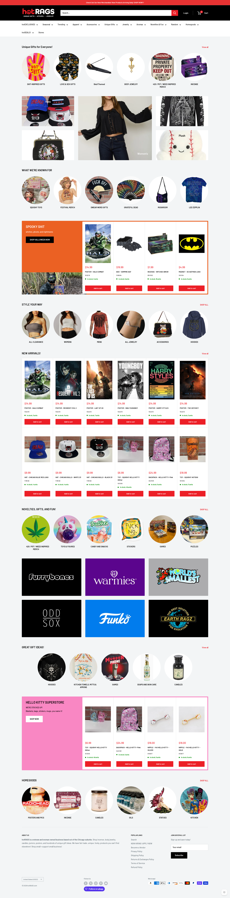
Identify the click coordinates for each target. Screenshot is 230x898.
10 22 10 (87, 275)
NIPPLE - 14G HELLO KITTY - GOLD (189, 748)
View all (205, 47)
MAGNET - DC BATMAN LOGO (189, 272)
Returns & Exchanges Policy (142, 859)
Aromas (140, 24)
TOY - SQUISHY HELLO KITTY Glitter (129, 478)
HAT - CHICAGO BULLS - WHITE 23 (68, 477)
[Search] (174, 13)
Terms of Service (138, 863)
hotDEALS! (26, 32)
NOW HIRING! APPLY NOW (141, 843)
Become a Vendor (138, 847)
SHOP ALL (204, 305)
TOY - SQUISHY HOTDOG (189, 477)
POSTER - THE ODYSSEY (189, 408)
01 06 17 (150, 754)
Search (134, 840)
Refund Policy (136, 867)
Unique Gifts (109, 24)
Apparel (76, 24)
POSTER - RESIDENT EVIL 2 (66, 408)
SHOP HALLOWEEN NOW (40, 240)
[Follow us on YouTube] (106, 883)
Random (174, 24)
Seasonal (46, 24)
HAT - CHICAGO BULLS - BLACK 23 (99, 477)
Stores (41, 32)
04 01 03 (151, 481)
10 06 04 (118, 275)
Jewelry (125, 24)
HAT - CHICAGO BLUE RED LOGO (36, 477)
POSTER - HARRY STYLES (159, 408)
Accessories (92, 24)
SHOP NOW (34, 719)
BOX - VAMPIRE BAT (123, 272)
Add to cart (98, 288)
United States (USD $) (30, 879)
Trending (61, 24)
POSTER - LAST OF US (95, 408)
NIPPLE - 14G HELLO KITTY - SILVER (158, 748)
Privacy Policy (136, 851)
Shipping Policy (137, 855)
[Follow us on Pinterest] (101, 883)
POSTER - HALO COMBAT (94, 272)
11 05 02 (26, 481)
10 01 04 (181, 275)
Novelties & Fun (157, 24)
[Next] (208, 68)
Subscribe (179, 855)
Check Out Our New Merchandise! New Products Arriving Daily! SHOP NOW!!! (115, 2)
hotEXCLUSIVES (28, 24)
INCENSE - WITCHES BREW (158, 272)
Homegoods (191, 24)
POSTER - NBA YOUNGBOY (128, 408)
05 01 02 (150, 275)
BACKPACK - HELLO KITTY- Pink (161, 477)
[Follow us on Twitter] (91, 883)
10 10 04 (120, 483)
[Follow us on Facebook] (86, 883)
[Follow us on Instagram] (96, 883)
